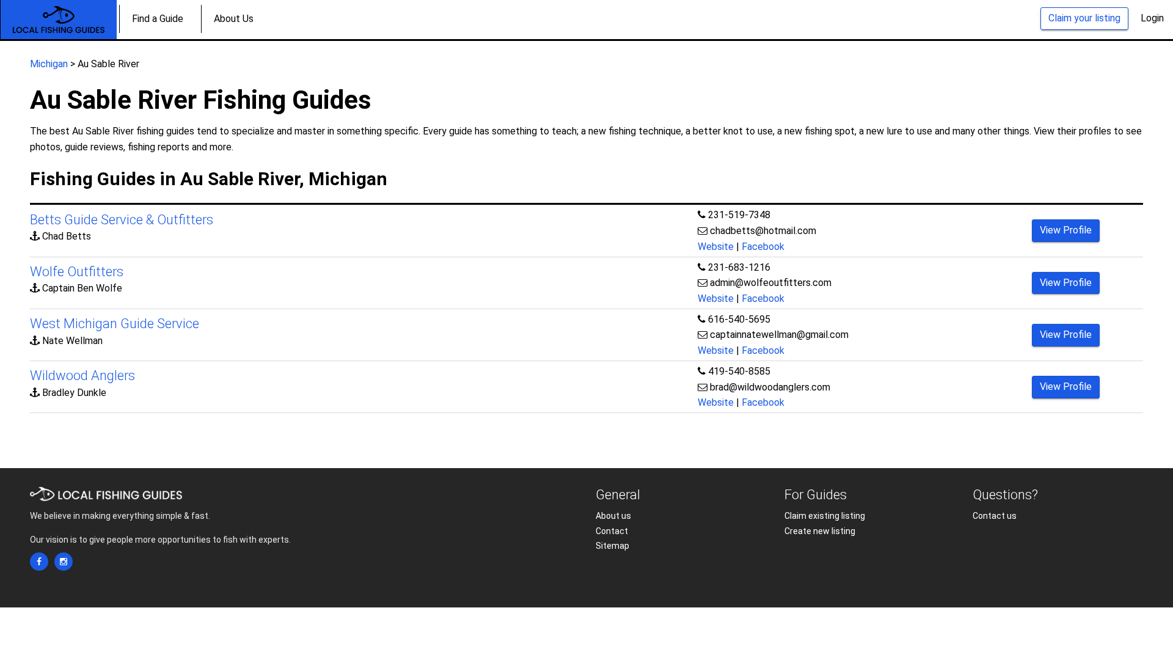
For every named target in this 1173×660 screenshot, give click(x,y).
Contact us (995, 516)
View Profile (1066, 230)
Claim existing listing (824, 516)
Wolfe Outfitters (76, 271)
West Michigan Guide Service (114, 323)
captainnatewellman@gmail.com (779, 334)
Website (716, 246)
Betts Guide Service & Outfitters (121, 219)
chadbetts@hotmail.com (763, 231)
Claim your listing (1084, 18)
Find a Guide (157, 18)
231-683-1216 (739, 267)
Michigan (49, 64)
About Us (234, 18)
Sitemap (612, 546)
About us (613, 516)
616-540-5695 (739, 319)
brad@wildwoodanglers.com (770, 387)
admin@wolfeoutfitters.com (770, 282)
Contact (612, 531)
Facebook (763, 246)
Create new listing (819, 531)
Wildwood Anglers (82, 375)
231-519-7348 (739, 215)
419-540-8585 (739, 371)
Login (1152, 18)
